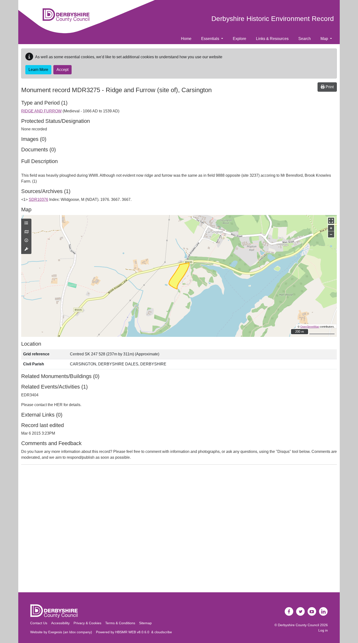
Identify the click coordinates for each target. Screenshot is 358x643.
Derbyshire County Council (298, 625)
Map (324, 39)
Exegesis (55, 632)
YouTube (312, 611)
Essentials (210, 39)
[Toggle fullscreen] (331, 221)
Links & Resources (272, 39)
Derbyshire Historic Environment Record (272, 18)
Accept (62, 70)
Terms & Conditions (120, 623)
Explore (239, 39)
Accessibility (60, 623)
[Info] (26, 240)
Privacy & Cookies (87, 623)
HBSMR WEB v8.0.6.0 (133, 632)
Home (186, 39)
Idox (72, 632)
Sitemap (145, 623)
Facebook (289, 611)
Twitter (300, 611)
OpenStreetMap (309, 326)
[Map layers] (26, 223)
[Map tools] (26, 249)
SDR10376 (38, 199)
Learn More (38, 70)
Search (304, 39)
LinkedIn (323, 611)
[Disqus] (179, 529)
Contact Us (38, 623)
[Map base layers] (26, 232)
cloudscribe (163, 632)
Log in (323, 630)
